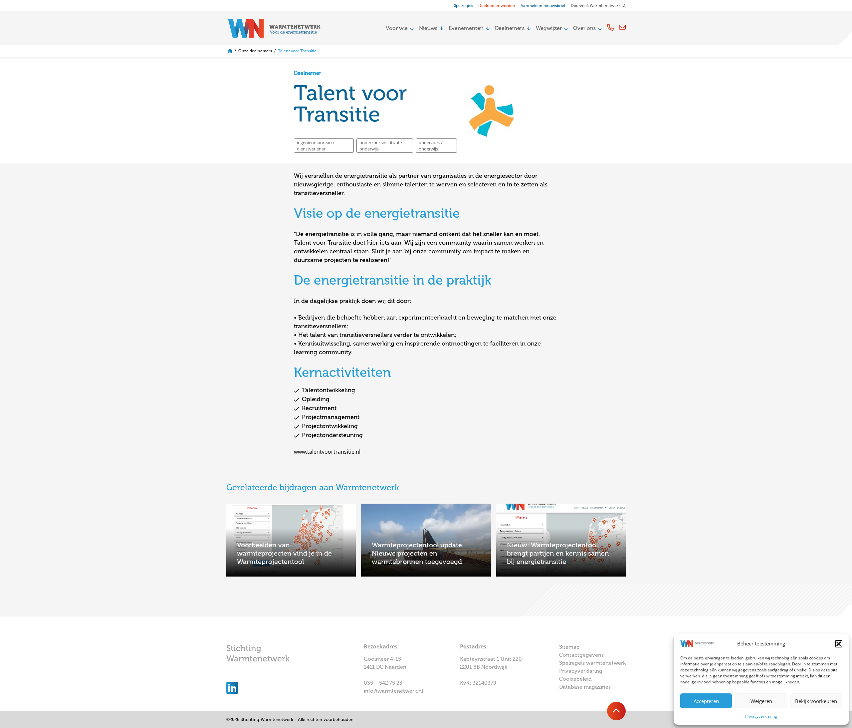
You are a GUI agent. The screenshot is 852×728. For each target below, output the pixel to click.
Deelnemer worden (496, 5)
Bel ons (610, 27)
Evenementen (466, 28)
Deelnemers (510, 28)
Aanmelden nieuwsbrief (543, 5)
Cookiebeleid (575, 679)
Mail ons (622, 27)
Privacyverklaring (761, 716)
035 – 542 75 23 (384, 683)
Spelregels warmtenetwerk (592, 663)
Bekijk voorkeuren (816, 701)
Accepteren (706, 701)
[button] (838, 643)
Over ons (584, 28)
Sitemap (569, 647)
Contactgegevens (581, 655)
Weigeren (761, 701)
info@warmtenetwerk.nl (393, 691)
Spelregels (463, 5)
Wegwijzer (549, 28)
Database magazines (585, 687)
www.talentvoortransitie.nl (327, 451)
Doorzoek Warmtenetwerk (595, 5)
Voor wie (397, 28)
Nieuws (428, 28)
